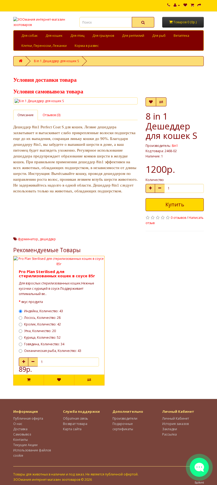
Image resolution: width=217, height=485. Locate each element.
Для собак (29, 35)
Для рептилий (133, 35)
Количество (155, 180)
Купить (174, 204)
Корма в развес (87, 45)
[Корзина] (192, 5)
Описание (25, 115)
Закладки (169, 429)
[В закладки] (151, 101)
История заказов (175, 423)
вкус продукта (32, 302)
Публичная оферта (28, 418)
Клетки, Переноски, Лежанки (44, 45)
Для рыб (159, 35)
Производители (124, 418)
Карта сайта (72, 429)
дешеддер (48, 239)
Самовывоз (22, 434)
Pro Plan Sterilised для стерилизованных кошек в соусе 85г (57, 274)
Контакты (20, 439)
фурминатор (28, 239)
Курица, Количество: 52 (42, 337)
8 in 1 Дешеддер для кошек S (56, 61)
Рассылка (169, 434)
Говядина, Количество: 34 (44, 344)
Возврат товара (75, 423)
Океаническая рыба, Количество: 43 (52, 350)
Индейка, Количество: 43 (43, 311)
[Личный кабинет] (177, 5)
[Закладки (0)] (185, 5)
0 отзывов (178, 217)
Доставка (20, 429)
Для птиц (77, 35)
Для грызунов (103, 35)
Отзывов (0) (51, 115)
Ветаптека (181, 35)
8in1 (175, 145)
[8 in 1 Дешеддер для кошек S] (75, 101)
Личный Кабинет (175, 418)
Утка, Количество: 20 (40, 331)
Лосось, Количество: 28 (42, 317)
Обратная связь (75, 418)
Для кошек (54, 35)
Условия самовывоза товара (48, 91)
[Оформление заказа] (199, 5)
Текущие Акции (25, 445)
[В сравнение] (161, 101)
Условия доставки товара (45, 80)
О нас (17, 423)
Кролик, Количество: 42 (42, 324)
